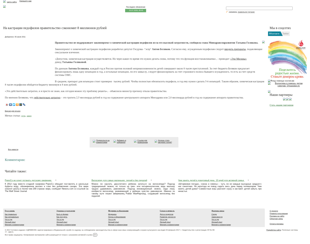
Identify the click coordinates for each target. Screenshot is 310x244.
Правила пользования (279, 213)
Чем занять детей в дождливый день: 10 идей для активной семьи (211, 180)
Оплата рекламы (277, 224)
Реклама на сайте (277, 216)
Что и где (8, 219)
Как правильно (11, 214)
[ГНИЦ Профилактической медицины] (290, 100)
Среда (214, 214)
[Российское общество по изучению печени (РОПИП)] (284, 100)
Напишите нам (25, 1)
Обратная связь (276, 219)
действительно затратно (47, 97)
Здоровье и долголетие (66, 211)
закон (29, 115)
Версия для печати (12, 111)
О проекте (274, 211)
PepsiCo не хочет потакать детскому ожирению (28, 180)
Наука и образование (117, 217)
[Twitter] (14, 104)
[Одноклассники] (17, 104)
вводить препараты (235, 49)
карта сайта (12, 2)
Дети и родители (166, 214)
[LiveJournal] (24, 104)
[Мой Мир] (20, 104)
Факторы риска (218, 211)
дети (23, 115)
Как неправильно (12, 217)
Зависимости (217, 217)
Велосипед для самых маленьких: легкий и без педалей (119, 180)
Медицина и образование (118, 211)
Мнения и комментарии (14, 225)
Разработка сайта (273, 230)
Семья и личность (167, 211)
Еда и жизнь (10, 211)
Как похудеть (62, 217)
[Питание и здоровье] (287, 100)
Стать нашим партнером (281, 105)
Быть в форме (62, 214)
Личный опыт (10, 222)
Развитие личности (168, 217)
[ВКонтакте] (10, 104)
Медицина (112, 214)
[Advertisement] (29, 59)
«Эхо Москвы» (238, 58)
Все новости (13, 149)
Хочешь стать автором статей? (165, 141)
